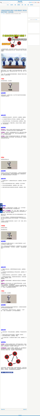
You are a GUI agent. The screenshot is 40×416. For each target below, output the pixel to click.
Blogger (36, 19)
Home (8, 4)
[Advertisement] (19, 17)
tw (31, 2)
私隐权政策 (20, 415)
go (32, 2)
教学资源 (31, 4)
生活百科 (11, 4)
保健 (15, 4)
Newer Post (3, 409)
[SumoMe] (1, 211)
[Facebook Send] (1, 207)
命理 (22, 4)
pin (34, 2)
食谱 (28, 4)
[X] (1, 209)
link (35, 2)
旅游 (25, 4)
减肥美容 (19, 4)
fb (29, 2)
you (39, 2)
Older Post (25, 409)
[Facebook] (1, 204)
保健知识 (4, 13)
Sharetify (20, 1)
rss (37, 2)
